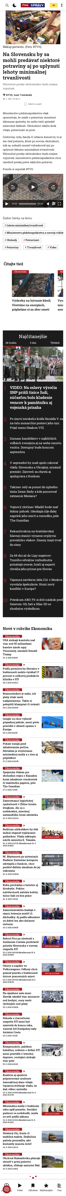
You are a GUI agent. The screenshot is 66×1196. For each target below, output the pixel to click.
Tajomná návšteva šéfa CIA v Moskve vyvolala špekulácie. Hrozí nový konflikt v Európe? (36, 584)
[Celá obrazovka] (59, 204)
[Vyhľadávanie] (7, 5)
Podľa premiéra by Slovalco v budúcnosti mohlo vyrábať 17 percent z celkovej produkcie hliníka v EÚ (21, 674)
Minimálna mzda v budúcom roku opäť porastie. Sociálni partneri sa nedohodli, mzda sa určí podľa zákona (21, 1111)
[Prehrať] (7, 204)
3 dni (33, 342)
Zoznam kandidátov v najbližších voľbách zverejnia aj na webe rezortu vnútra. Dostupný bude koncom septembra (35, 445)
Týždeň (55, 342)
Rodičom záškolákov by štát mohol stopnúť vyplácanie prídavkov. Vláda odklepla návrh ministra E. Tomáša (20, 834)
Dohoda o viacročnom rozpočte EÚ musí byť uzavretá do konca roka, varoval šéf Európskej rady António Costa (19, 1025)
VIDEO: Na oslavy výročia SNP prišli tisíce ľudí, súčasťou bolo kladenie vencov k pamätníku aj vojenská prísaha (33, 397)
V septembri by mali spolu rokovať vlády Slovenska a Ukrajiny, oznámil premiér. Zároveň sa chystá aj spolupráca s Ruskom (35, 469)
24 (54, 5)
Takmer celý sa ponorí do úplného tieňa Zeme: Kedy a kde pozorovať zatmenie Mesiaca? (34, 491)
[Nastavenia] (54, 203)
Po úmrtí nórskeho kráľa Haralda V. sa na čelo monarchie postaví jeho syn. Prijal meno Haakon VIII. (36, 423)
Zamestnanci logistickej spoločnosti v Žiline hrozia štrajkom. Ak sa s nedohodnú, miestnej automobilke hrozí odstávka (20, 807)
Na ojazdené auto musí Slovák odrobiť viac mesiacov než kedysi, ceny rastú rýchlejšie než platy (21, 998)
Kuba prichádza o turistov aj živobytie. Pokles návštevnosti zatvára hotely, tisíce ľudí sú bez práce (20, 890)
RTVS (9, 95)
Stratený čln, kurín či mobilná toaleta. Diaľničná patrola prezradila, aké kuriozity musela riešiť (19, 1138)
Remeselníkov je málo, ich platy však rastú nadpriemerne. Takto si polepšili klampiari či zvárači (21, 699)
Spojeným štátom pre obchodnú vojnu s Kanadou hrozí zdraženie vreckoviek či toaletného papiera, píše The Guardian (20, 779)
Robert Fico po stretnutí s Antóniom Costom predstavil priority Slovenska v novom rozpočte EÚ (21, 944)
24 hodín (11, 342)
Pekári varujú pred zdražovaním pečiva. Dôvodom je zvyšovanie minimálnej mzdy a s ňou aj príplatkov (20, 751)
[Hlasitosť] (48, 204)
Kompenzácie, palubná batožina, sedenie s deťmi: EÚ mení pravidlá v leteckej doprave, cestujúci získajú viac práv (21, 1053)
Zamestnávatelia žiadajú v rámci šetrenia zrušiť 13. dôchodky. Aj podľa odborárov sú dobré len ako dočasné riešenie (21, 917)
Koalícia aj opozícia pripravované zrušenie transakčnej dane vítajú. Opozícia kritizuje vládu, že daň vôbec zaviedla (20, 1082)
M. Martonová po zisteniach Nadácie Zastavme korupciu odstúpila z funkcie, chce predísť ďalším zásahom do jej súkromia (21, 863)
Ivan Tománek (23, 95)
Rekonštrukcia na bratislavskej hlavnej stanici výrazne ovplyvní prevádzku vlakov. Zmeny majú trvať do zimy (35, 538)
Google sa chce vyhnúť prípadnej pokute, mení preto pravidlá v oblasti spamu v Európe (21, 724)
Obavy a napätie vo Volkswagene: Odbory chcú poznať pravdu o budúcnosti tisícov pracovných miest (20, 971)
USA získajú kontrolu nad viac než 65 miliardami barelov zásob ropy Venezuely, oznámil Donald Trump (20, 647)
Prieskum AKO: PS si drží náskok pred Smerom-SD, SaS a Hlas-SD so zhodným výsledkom (36, 604)
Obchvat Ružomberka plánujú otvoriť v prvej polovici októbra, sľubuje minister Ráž (21, 1161)
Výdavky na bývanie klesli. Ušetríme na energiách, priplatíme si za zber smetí (31, 304)
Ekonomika (20, 271)
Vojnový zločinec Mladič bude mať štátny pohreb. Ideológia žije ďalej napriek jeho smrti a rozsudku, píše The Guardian (34, 513)
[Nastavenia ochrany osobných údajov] (7, 1189)
